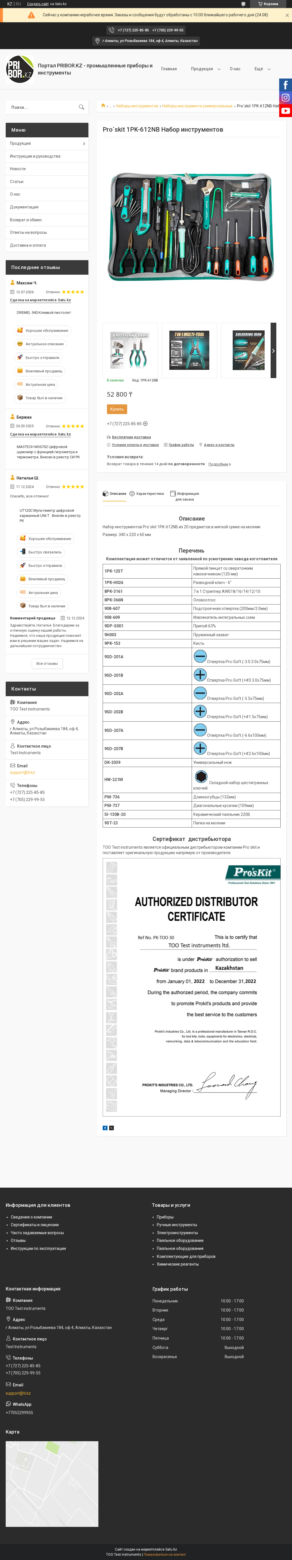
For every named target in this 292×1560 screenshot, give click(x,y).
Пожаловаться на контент (165, 1555)
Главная (169, 69)
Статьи (16, 181)
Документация (24, 207)
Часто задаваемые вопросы (37, 1232)
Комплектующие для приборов (186, 1256)
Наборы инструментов (137, 106)
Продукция (202, 69)
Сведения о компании (31, 1217)
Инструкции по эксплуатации (38, 1248)
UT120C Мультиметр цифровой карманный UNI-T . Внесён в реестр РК (50, 515)
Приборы (165, 1217)
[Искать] (81, 107)
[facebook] (105, 1129)
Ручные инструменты (177, 1224)
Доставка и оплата (28, 245)
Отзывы (18, 1240)
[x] (111, 1129)
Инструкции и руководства (35, 156)
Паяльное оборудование (180, 1240)
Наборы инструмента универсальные (197, 106)
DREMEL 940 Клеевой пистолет (44, 312)
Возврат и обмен (26, 220)
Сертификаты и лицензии (35, 1224)
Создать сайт (38, 4)
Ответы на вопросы (28, 232)
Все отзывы (47, 663)
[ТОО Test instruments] (20, 69)
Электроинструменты (177, 1232)
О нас (235, 69)
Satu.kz (171, 1549)
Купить (117, 409)
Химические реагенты (178, 1264)
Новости (18, 168)
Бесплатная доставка (131, 437)
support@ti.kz (22, 772)
